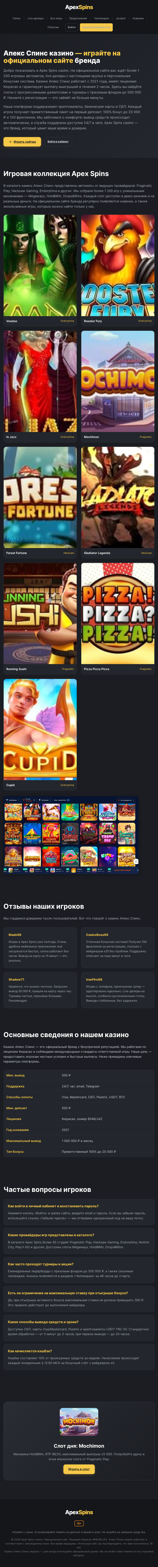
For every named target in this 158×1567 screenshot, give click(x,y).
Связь (17, 18)
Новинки (138, 18)
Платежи (53, 27)
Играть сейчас (25, 142)
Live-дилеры (36, 18)
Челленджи (101, 18)
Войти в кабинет (58, 141)
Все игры (56, 18)
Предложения (78, 18)
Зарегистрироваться (96, 27)
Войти (72, 27)
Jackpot (121, 18)
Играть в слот (79, 1469)
